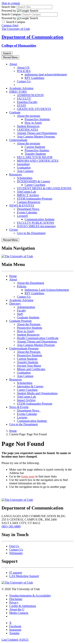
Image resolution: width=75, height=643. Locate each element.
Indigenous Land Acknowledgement (47, 289)
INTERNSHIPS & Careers (33, 181)
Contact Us (24, 81)
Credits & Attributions (22, 606)
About (13, 64)
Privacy (13, 602)
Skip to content (11, 3)
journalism (23, 164)
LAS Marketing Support (24, 576)
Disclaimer (15, 599)
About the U (16, 609)
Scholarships (24, 178)
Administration (26, 307)
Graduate (14, 112)
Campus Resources (28, 202)
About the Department (30, 283)
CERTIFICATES (27, 129)
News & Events (18, 407)
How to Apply (33, 122)
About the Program (29, 324)
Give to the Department (31, 233)
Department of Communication (32, 36)
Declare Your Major (29, 365)
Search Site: (9, 6)
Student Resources (28, 126)
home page (28, 476)
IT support (15, 572)
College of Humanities (19, 45)
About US (23, 67)
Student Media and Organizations (37, 393)
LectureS (22, 215)
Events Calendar (27, 212)
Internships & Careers (30, 386)
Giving (13, 229)
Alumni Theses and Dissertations (37, 133)
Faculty (21, 310)
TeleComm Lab (26, 191)
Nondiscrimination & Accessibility (30, 595)
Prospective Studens (37, 150)
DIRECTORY (18, 91)
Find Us (14, 546)
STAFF (21, 105)
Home (13, 276)
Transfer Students (35, 153)
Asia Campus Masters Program (36, 136)
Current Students (35, 146)
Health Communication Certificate (37, 338)
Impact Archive (26, 400)
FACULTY (24, 98)
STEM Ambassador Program (34, 198)
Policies (21, 286)
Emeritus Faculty (27, 102)
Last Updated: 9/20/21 (15, 639)
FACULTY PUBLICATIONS (35, 222)
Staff (20, 314)
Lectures (22, 417)
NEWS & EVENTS (21, 205)
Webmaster (16, 553)
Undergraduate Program (23, 348)
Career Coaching (35, 184)
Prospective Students (37, 119)
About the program (28, 115)
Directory (15, 303)
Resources (15, 174)
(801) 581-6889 (11, 526)
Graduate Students (28, 317)
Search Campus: (11, 14)
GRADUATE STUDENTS (34, 109)
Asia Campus (25, 171)
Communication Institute (39, 219)
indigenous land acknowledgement (46, 74)
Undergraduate (18, 140)
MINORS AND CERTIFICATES (37, 160)
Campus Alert (10, 25)
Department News (28, 209)
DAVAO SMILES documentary (36, 226)
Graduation (24, 167)
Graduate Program (20, 320)
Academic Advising (21, 88)
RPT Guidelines (34, 78)
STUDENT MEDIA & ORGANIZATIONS (44, 188)
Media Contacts (18, 612)
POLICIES (24, 71)
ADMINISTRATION (30, 95)
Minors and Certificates (31, 369)
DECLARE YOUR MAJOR (34, 157)
